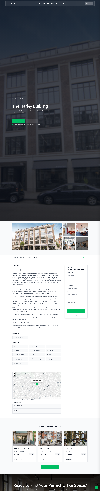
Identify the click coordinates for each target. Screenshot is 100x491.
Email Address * (70, 279)
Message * (69, 298)
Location (36, 257)
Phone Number (70, 285)
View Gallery (32, 121)
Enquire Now (18, 121)
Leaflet (44, 397)
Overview (16, 257)
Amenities (29, 257)
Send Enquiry (76, 310)
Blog (57, 3)
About (52, 3)
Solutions (22, 257)
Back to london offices (50, 467)
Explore (88, 3)
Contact (62, 3)
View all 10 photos (18, 252)
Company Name (70, 291)
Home (38, 3)
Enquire (84, 257)
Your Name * (70, 272)
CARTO (59, 397)
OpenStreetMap (50, 397)
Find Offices (45, 3)
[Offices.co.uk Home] (12, 3)
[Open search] (96, 487)
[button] (37, 384)
